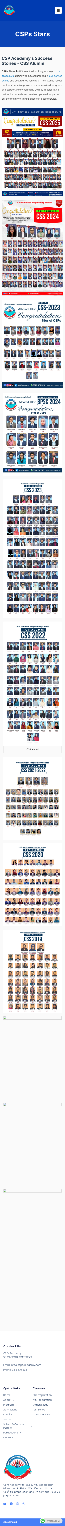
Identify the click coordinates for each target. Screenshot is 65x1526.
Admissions (10, 1409)
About (6, 1400)
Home (6, 1395)
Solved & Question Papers (14, 1426)
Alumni (7, 1419)
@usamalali (10, 1521)
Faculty (7, 1414)
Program (8, 1404)
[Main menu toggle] (58, 10)
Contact (8, 1437)
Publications (10, 1432)
